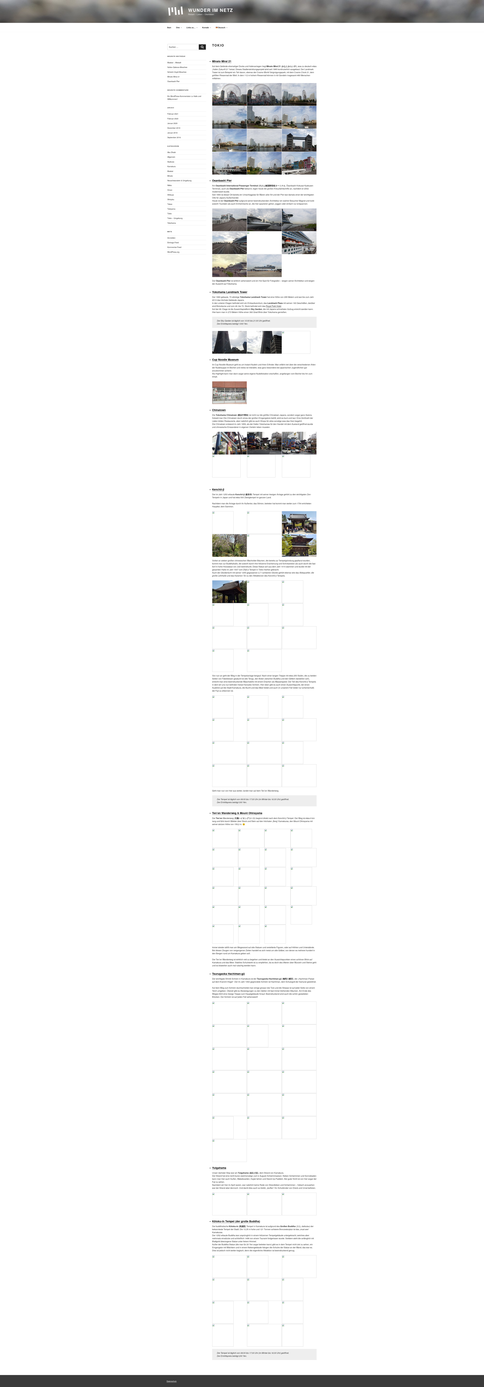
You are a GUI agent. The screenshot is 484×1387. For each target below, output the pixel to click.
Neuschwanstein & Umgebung (179, 180)
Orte (178, 27)
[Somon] (264, 523)
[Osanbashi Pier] (229, 220)
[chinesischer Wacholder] (229, 615)
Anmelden (171, 238)
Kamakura (171, 166)
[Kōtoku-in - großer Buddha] (299, 1267)
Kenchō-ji (218, 489)
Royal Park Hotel (273, 306)
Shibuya (170, 194)
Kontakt (205, 27)
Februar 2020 (172, 118)
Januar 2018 (172, 132)
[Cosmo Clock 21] (229, 94)
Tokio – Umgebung (175, 218)
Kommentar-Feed (174, 247)
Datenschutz (172, 1381)
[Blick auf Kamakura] (225, 839)
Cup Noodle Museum (225, 359)
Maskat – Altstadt (174, 62)
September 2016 (174, 137)
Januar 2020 (172, 123)
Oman (169, 190)
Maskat (170, 171)
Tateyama (171, 209)
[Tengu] (299, 707)
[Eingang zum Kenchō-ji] (229, 523)
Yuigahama (219, 1168)
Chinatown (219, 410)
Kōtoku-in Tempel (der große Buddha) (236, 1221)
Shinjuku (170, 199)
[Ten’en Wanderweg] (277, 839)
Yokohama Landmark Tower (229, 292)
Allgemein (171, 157)
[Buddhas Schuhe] (229, 1312)
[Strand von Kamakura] (229, 1204)
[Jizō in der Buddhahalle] (264, 615)
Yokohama (171, 223)
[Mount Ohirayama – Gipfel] (251, 896)
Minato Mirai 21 (221, 61)
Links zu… (190, 27)
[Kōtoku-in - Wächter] (264, 1267)
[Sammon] (299, 546)
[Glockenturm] (229, 592)
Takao (169, 204)
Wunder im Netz (210, 10)
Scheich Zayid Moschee (176, 72)
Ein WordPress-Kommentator (179, 96)
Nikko (169, 185)
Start (169, 27)
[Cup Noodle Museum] (229, 393)
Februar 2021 (172, 114)
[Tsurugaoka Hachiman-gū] (229, 1013)
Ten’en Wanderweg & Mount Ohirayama (237, 813)
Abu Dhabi (171, 152)
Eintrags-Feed (173, 242)
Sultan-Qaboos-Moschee (177, 67)
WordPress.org (173, 252)
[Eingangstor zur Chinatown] (229, 443)
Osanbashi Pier (222, 180)
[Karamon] (264, 661)
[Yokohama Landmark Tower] (229, 342)
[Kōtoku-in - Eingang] (229, 1267)
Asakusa (170, 161)
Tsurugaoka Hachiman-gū (228, 974)
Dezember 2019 (173, 128)
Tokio (169, 213)
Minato (170, 176)
